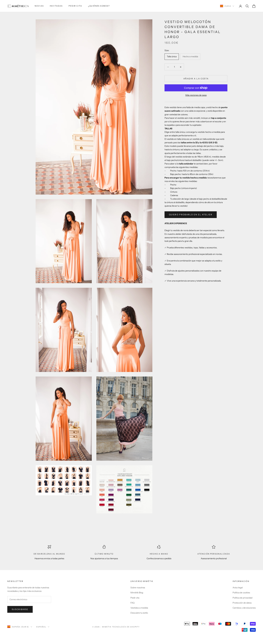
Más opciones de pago (196, 95)
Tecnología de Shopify (126, 627)
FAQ (132, 602)
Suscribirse (20, 609)
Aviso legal (238, 587)
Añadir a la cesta (196, 78)
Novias (39, 6)
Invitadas (56, 6)
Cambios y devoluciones (244, 607)
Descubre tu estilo (139, 612)
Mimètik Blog (136, 592)
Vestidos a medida (139, 607)
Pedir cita (75, 6)
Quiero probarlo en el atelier (190, 214)
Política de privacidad (242, 597)
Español (41, 627)
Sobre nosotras (137, 587)
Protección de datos (242, 602)
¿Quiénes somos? (99, 6)
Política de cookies (241, 592)
